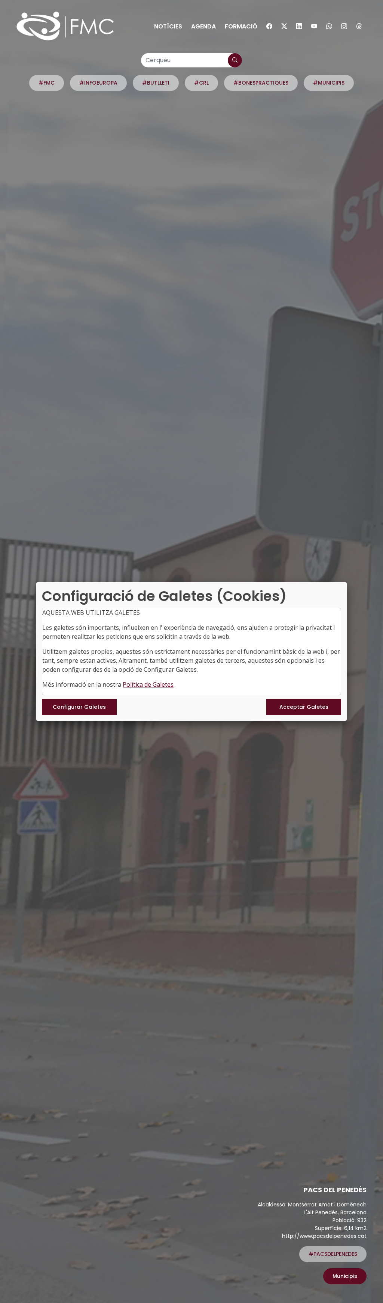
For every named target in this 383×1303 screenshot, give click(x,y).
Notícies (168, 26)
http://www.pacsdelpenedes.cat (324, 1236)
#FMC (47, 82)
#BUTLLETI (155, 82)
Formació (241, 26)
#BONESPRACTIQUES (260, 82)
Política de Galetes (148, 684)
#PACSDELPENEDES (333, 1254)
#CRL (201, 82)
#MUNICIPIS (328, 82)
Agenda (203, 26)
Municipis (345, 1276)
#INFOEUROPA (98, 82)
